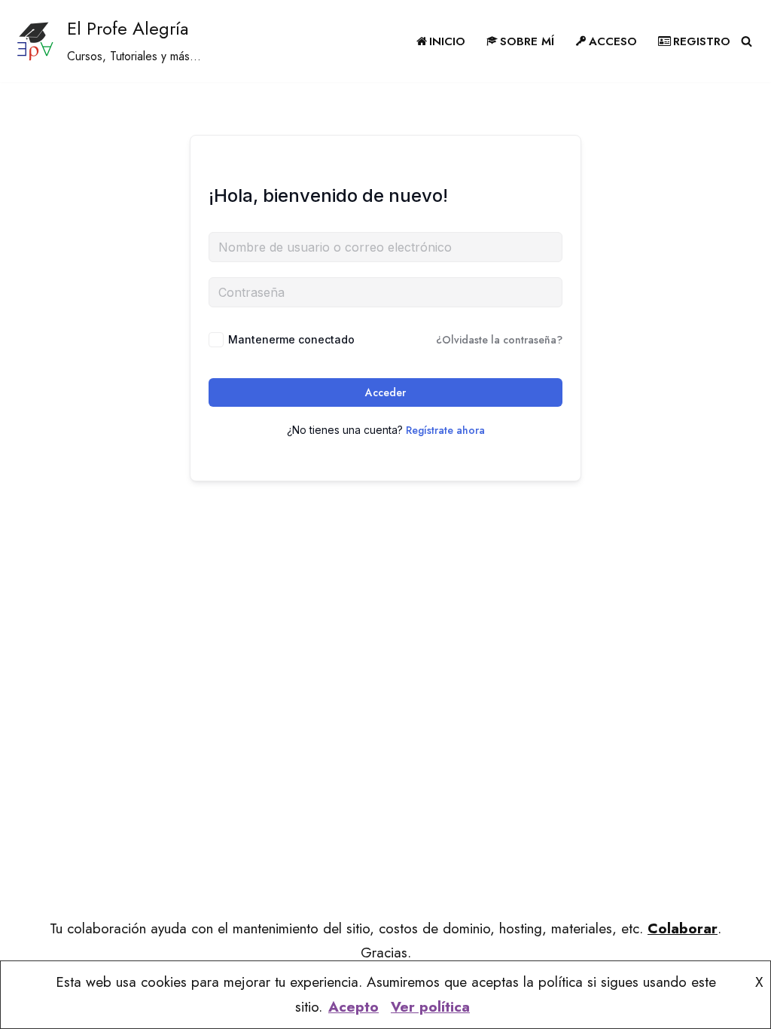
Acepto (353, 1007)
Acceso (613, 41)
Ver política (430, 1007)
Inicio (447, 41)
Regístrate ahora (445, 430)
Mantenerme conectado (291, 339)
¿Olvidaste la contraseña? (499, 339)
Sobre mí (527, 41)
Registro (701, 41)
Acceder (385, 392)
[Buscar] (746, 41)
